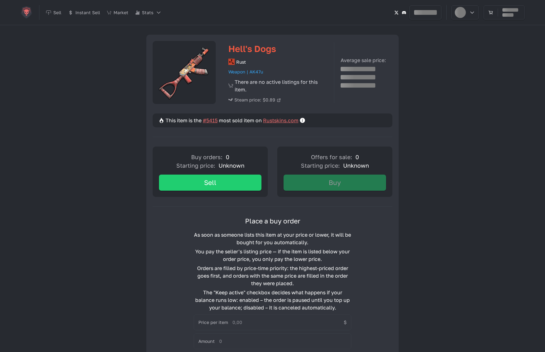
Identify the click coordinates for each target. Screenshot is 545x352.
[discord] (404, 12)
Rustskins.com (280, 120)
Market (121, 12)
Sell (210, 182)
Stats (147, 12)
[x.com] (396, 12)
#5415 (210, 120)
